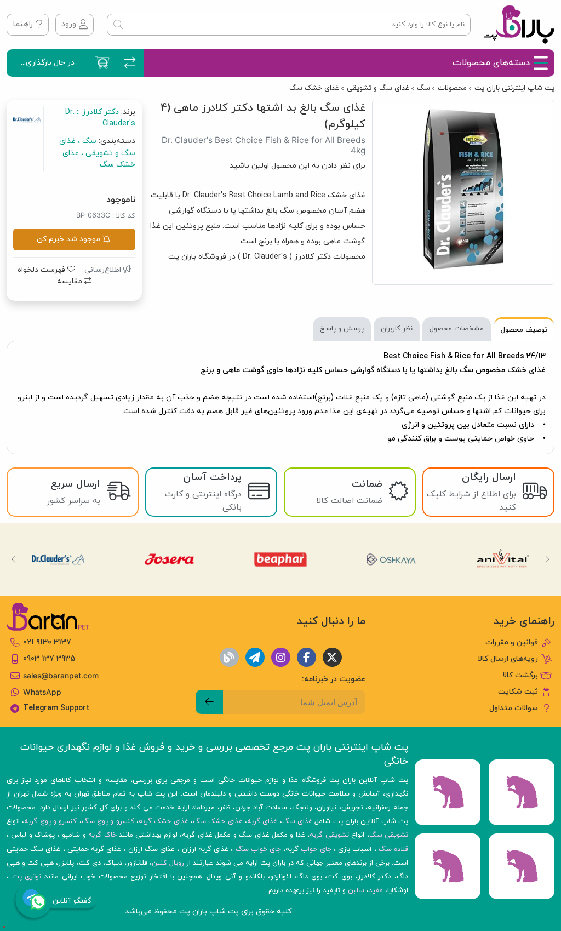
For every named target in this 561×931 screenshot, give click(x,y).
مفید (376, 890)
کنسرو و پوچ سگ (108, 821)
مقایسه (70, 281)
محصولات (452, 88)
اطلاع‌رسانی (103, 270)
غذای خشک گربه (163, 821)
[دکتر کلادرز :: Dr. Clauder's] (58, 559)
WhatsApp (42, 692)
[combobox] (289, 25)
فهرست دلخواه (42, 270)
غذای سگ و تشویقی (378, 88)
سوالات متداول (513, 708)
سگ (423, 88)
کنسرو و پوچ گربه (50, 821)
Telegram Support (56, 708)
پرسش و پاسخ (342, 329)
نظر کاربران (397, 329)
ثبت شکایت (518, 692)
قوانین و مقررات (511, 642)
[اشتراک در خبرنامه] (209, 702)
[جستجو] (117, 24)
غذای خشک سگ (314, 88)
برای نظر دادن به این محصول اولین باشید (297, 166)
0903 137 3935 (49, 659)
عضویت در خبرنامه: (333, 679)
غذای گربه (262, 821)
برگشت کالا (520, 675)
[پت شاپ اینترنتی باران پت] (519, 24)
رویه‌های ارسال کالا (508, 659)
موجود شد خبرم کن (68, 239)
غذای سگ (297, 821)
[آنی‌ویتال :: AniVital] (503, 559)
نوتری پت (27, 877)
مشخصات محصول (457, 329)
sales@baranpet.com (61, 675)
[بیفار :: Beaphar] (280, 559)
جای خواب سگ (258, 849)
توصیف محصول (524, 330)
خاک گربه (102, 835)
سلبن (356, 890)
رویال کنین (168, 863)
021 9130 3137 (47, 642)
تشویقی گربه (329, 835)
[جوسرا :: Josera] (169, 559)
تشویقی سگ (388, 835)
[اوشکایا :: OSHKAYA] (392, 559)
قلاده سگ (393, 849)
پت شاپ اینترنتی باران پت (514, 88)
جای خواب (316, 849)
